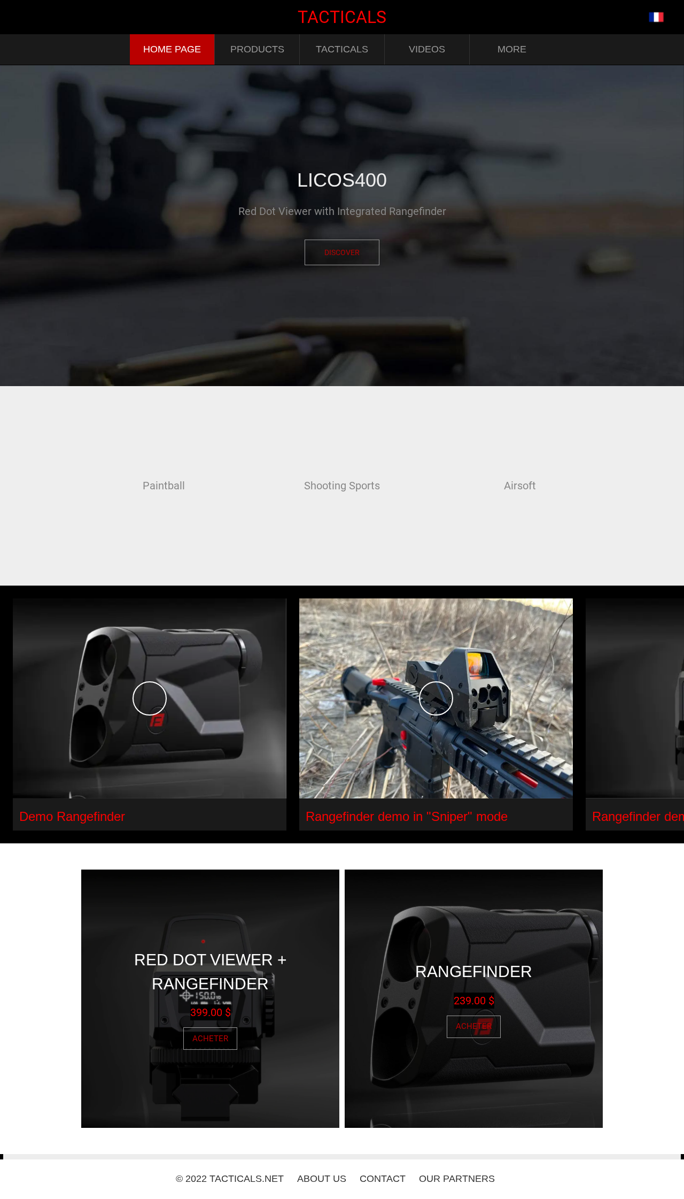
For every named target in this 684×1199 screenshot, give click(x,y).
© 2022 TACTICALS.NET (230, 1178)
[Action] (656, 17)
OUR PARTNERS (457, 1178)
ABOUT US (321, 1178)
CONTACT (383, 1178)
